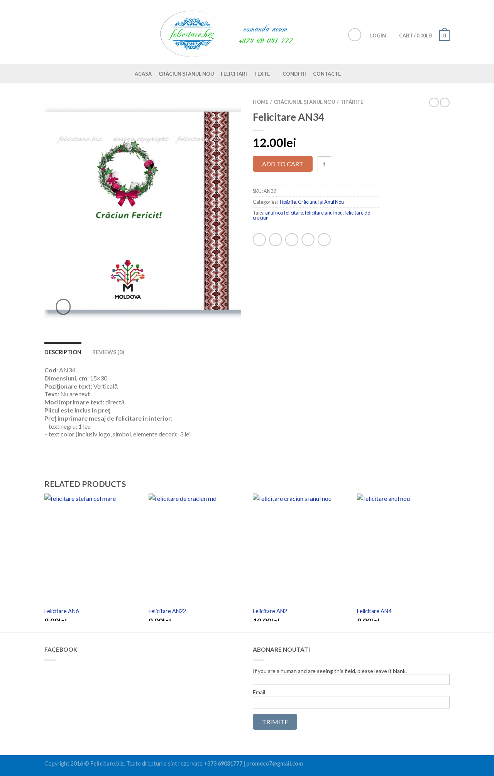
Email (259, 692)
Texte (262, 74)
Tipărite (351, 102)
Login (378, 35)
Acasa (143, 74)
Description (62, 352)
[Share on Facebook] (259, 239)
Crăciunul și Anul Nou (304, 102)
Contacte (327, 74)
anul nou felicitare (284, 213)
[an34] (142, 210)
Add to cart (282, 163)
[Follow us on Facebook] (354, 34)
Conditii (294, 74)
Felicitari (234, 74)
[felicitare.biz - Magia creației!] (231, 32)
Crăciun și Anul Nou (186, 74)
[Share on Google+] (324, 239)
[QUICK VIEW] (91, 550)
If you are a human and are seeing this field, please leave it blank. (330, 671)
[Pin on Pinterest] (308, 239)
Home (260, 102)
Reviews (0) (108, 352)
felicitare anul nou (324, 213)
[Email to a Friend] (291, 239)
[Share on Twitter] (275, 239)
